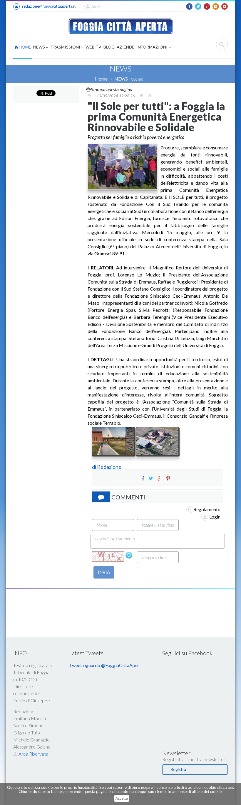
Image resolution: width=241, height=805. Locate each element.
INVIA (104, 572)
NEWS (39, 46)
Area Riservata (33, 753)
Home (101, 78)
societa (137, 79)
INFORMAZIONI (152, 46)
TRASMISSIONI (65, 46)
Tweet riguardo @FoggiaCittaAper (104, 665)
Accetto (122, 798)
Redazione (109, 467)
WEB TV (93, 46)
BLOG (109, 46)
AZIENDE (125, 46)
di (94, 467)
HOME (24, 46)
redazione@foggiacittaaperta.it (49, 6)
